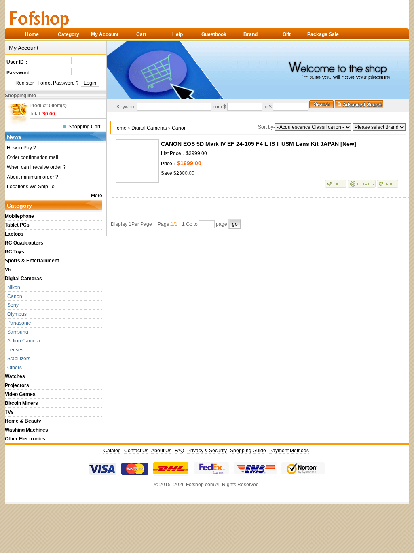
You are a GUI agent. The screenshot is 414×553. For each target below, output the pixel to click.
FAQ (179, 450)
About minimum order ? (32, 177)
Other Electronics (25, 439)
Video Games (20, 394)
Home (32, 34)
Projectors (17, 385)
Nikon (12, 287)
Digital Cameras (23, 278)
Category (68, 34)
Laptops (14, 234)
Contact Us (136, 450)
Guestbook (213, 34)
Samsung (16, 332)
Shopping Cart (83, 127)
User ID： (17, 62)
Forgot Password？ (59, 83)
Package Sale (323, 34)
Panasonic (18, 323)
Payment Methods (289, 450)
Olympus (16, 314)
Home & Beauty (23, 421)
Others (13, 367)
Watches (15, 376)
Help (177, 34)
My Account (104, 34)
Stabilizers (17, 359)
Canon (13, 296)
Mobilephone (19, 216)
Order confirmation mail (32, 157)
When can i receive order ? (36, 167)
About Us (161, 450)
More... (98, 195)
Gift (287, 34)
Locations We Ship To (31, 186)
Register (24, 83)
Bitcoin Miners (21, 403)
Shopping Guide (248, 450)
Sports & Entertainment (32, 261)
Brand (250, 34)
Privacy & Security (207, 450)
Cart (141, 34)
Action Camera (22, 341)
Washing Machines (26, 430)
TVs (9, 412)
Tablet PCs (17, 225)
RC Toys (14, 252)
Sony (12, 305)
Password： (17, 73)
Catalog (113, 450)
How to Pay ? (21, 148)
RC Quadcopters (24, 243)
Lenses (14, 350)
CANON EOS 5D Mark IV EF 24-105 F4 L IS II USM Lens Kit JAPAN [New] (258, 143)
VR (8, 269)
